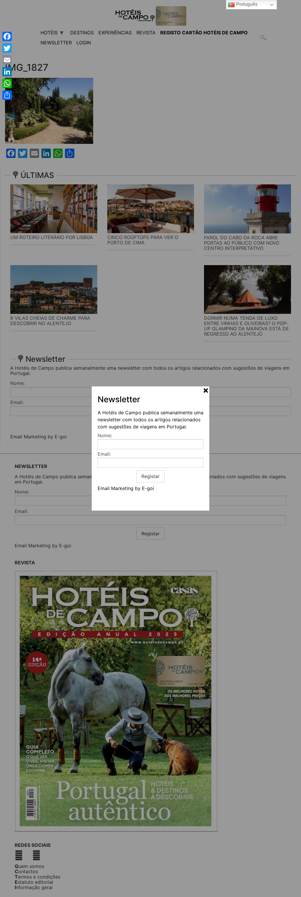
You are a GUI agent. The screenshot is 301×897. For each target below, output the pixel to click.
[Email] (7, 60)
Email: (104, 454)
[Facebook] (7, 36)
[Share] (7, 95)
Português (246, 4)
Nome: (105, 435)
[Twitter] (7, 48)
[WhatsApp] (7, 83)
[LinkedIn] (7, 72)
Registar (150, 476)
